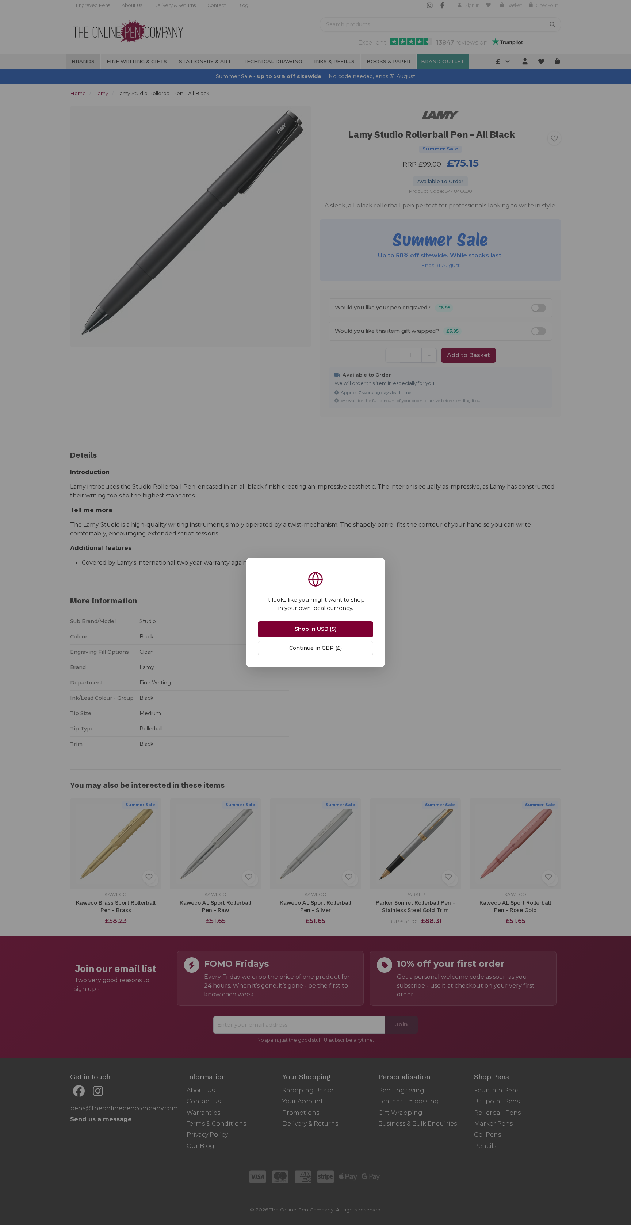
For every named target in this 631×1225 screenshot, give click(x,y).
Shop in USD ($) (316, 629)
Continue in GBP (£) (315, 648)
